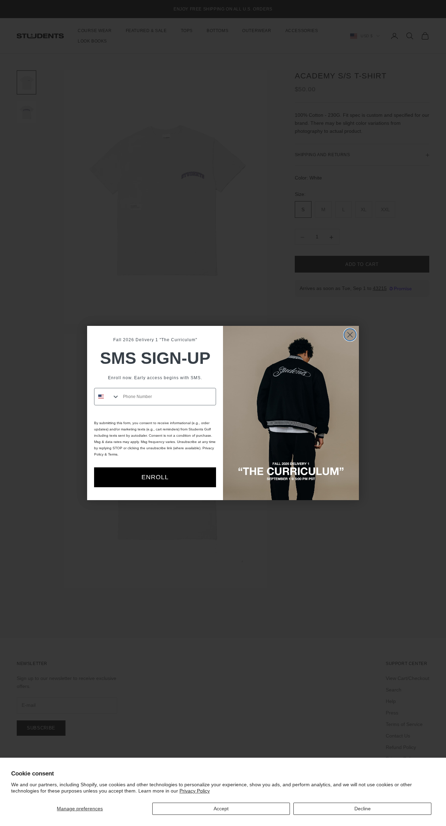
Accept (221, 808)
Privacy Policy (194, 791)
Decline (362, 808)
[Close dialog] (350, 335)
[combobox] (107, 396)
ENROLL (155, 477)
